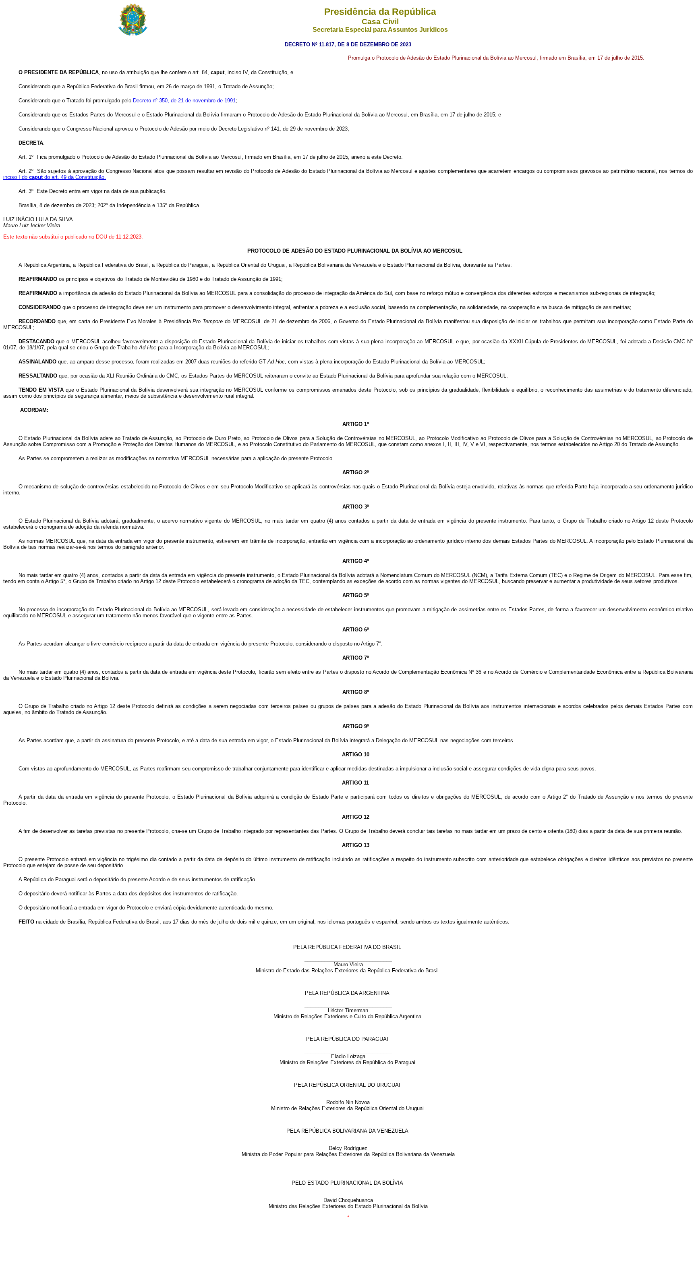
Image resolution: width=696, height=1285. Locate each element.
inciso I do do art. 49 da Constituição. (54, 177)
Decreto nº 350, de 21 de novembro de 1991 (184, 101)
